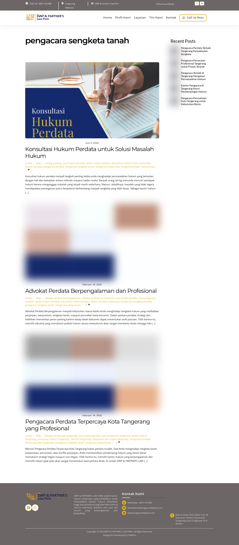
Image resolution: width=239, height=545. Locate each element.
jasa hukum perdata (74, 163)
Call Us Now (195, 17)
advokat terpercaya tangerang (61, 435)
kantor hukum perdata (98, 163)
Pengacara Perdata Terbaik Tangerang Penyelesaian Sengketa (196, 51)
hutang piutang (53, 163)
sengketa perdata (130, 166)
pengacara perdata (53, 166)
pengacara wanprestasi (68, 305)
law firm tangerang (81, 439)
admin (28, 163)
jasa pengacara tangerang (116, 435)
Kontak (171, 17)
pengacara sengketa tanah (80, 166)
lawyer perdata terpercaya (105, 301)
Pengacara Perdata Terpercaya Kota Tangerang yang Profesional (87, 425)
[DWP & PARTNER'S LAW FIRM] (44, 20)
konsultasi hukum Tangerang (53, 439)
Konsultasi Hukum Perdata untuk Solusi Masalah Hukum (89, 152)
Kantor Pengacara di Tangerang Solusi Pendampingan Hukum (194, 88)
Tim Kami (156, 17)
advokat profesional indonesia (98, 298)
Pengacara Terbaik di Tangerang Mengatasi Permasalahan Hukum (193, 76)
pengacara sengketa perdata (136, 301)
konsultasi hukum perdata (75, 301)
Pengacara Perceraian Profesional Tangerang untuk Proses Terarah (193, 63)
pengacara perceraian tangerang (111, 439)
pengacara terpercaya (108, 166)
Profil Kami (123, 17)
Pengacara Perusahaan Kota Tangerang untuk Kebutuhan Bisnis (193, 101)
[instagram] (35, 507)
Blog (89, 55)
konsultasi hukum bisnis (125, 163)
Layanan (140, 17)
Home (107, 17)
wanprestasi (148, 166)
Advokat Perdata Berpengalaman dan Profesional (91, 290)
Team (99, 55)
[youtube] (28, 507)
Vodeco (132, 535)
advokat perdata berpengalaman (62, 298)
